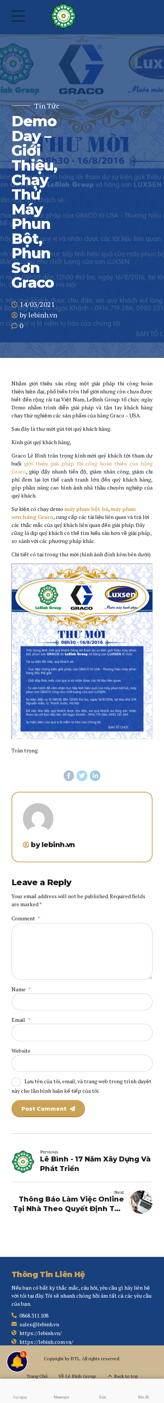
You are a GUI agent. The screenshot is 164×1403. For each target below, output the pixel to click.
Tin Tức (46, 105)
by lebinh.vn (38, 314)
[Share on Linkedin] (95, 775)
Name (21, 989)
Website (21, 1050)
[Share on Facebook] (69, 775)
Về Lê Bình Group (77, 1376)
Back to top (126, 1376)
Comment (25, 918)
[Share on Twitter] (82, 775)
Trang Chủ (37, 1376)
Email (20, 1019)
